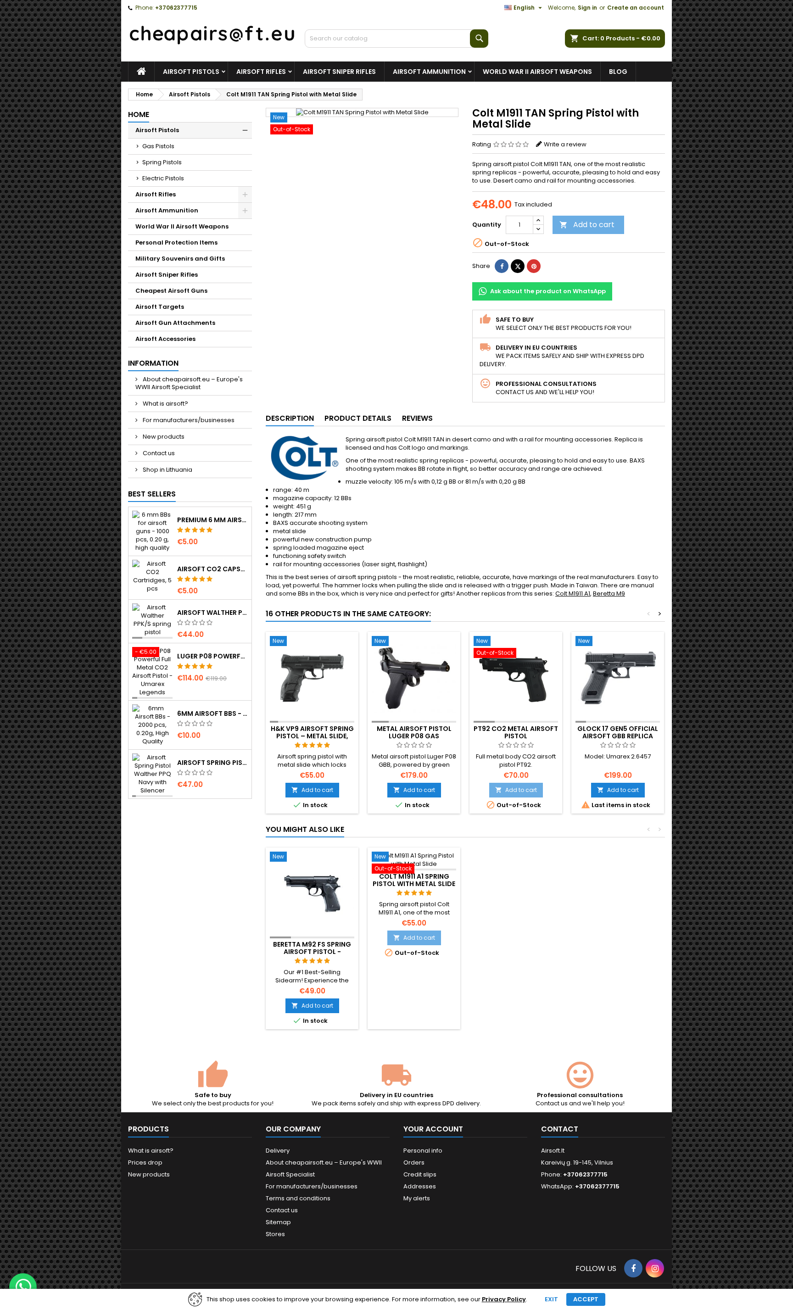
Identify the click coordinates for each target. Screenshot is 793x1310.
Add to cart (586, 224)
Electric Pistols (163, 178)
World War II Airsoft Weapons (537, 71)
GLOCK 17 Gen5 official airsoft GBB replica (617, 732)
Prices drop (145, 1162)
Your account (433, 1129)
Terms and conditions (298, 1198)
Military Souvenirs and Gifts (180, 258)
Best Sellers (152, 494)
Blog (618, 71)
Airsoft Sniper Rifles (339, 71)
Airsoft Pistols (191, 71)
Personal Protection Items (176, 242)
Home (138, 114)
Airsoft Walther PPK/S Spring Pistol (212, 612)
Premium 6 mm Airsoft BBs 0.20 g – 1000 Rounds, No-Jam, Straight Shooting (212, 520)
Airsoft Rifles (261, 71)
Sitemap (278, 1222)
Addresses (419, 1186)
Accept (585, 1299)
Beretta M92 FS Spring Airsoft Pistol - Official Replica (312, 952)
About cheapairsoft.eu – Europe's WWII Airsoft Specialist (189, 383)
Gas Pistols (158, 146)
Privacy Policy (504, 1299)
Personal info (422, 1150)
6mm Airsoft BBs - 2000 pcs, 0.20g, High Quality (212, 713)
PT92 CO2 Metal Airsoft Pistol (516, 732)
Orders (413, 1162)
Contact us (158, 453)
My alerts (416, 1198)
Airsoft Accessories (165, 338)
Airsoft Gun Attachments (175, 322)
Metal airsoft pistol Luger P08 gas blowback (414, 736)
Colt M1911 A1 (572, 593)
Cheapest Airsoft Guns (171, 290)
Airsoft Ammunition (429, 71)
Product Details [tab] (357, 418)
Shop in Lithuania (166, 469)
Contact (559, 1129)
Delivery (278, 1150)
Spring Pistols (162, 162)
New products (162, 436)
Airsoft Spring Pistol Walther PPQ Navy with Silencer (212, 762)
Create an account (635, 7)
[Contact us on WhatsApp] (23, 1287)
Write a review (565, 144)
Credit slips (419, 1174)
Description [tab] (290, 418)
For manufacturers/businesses (188, 420)
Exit (551, 1299)
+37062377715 (176, 7)
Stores (275, 1234)
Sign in (587, 7)
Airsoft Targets (159, 306)
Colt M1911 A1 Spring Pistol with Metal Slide (414, 880)
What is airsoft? (164, 403)
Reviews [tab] (417, 418)
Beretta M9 (609, 593)
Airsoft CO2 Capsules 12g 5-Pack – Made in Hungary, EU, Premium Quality (212, 569)
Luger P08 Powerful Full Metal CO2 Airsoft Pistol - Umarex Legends (212, 656)
